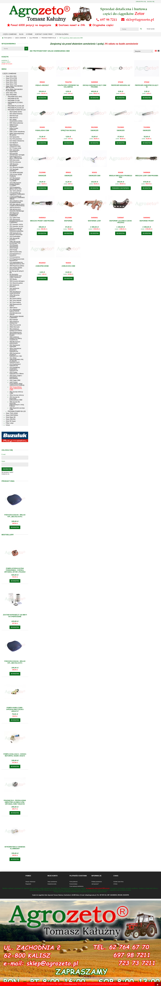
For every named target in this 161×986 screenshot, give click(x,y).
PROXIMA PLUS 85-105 (16, 106)
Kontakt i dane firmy (118, 881)
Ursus (8, 425)
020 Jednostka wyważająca (14, 150)
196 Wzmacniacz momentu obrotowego (17, 210)
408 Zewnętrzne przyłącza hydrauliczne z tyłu (16, 354)
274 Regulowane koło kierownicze (17, 259)
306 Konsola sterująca (17, 281)
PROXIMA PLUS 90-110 (16, 108)
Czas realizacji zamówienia (76, 886)
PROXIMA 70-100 (14, 100)
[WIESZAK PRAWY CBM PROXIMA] (42, 204)
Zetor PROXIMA (11, 94)
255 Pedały (13, 250)
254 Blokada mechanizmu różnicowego (14, 246)
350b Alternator (15, 327)
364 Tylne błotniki (15, 300)
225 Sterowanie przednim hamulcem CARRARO (16, 221)
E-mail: (4, 454)
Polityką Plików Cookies (70, 984)
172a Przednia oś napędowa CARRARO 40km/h (17, 197)
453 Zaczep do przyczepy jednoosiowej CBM (16, 398)
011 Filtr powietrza (16, 139)
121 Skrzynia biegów (16, 167)
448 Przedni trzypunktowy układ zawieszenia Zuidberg (17, 383)
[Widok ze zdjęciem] (156, 51)
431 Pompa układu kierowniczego (16, 268)
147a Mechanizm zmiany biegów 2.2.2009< (15, 184)
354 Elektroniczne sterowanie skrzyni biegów (16, 333)
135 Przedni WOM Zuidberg (16, 175)
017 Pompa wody (15, 148)
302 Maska (13, 279)
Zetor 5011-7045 (11, 82)
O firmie (115, 884)
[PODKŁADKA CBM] (42, 113)
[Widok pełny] (158, 51)
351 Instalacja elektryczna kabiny (16, 329)
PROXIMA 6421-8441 (15, 96)
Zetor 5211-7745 (11, 84)
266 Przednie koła (16, 252)
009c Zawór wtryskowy (17, 131)
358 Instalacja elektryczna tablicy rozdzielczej (16, 338)
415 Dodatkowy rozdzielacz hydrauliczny (15, 369)
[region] (15, 437)
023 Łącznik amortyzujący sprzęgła (17, 154)
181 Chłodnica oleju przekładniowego (16, 201)
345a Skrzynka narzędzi (14, 295)
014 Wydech (14, 143)
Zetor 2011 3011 (11, 76)
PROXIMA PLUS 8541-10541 (15, 103)
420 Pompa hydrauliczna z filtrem (17, 372)
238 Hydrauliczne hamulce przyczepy (16, 233)
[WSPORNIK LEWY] (94, 204)
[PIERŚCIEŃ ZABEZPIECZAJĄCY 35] (146, 68)
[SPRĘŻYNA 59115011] (68, 113)
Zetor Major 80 (10, 417)
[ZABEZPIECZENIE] (42, 249)
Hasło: (3, 461)
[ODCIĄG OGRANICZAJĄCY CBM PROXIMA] (94, 68)
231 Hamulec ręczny (16, 226)
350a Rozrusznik (15, 325)
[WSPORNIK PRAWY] (146, 204)
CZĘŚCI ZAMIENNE (9, 73)
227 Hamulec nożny (16, 224)
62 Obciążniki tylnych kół (17, 271)
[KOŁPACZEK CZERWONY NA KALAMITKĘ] (68, 68)
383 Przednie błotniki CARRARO (17, 317)
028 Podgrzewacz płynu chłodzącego (16, 157)
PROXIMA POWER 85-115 (17, 110)
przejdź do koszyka (7, 63)
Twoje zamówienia (52, 881)
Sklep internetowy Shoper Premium (80, 978)
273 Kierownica (15, 257)
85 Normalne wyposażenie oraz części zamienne (16, 276)
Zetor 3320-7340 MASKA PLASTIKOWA (14, 90)
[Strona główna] (80, 16)
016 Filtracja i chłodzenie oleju (15, 145)
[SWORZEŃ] (94, 113)
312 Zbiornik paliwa (16, 283)
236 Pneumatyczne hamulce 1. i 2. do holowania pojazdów (16, 229)
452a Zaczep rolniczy (17, 395)
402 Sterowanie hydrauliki (15, 345)
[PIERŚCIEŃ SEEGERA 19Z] (120, 68)
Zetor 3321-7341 (11, 93)
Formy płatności (74, 881)
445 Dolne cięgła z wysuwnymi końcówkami (16, 377)
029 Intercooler (14, 160)
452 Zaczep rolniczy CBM (16, 392)
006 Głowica (14, 117)
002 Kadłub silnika (16, 112)
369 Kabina (13, 307)
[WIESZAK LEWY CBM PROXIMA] (146, 159)
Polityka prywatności (96, 881)
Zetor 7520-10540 (12, 413)
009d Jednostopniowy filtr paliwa (17, 134)
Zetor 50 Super (11, 421)
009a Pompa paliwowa (14, 128)
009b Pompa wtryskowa (14, 125)
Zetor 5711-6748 (11, 78)
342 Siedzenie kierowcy (14, 285)
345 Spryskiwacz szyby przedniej (15, 292)
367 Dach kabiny (15, 302)
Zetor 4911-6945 (11, 80)
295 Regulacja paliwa (17, 266)
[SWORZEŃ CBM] (94, 159)
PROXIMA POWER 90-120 (17, 411)
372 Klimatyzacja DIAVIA (15, 313)
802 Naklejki (14, 319)
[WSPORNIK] (68, 204)
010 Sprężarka (14, 137)
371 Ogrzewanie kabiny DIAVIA (15, 310)
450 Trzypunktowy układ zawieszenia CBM (16, 388)
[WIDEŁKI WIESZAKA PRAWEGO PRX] (120, 159)
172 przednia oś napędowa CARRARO (17, 193)
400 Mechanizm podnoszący (15, 342)
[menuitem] (10, 34)
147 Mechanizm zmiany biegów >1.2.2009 (15, 179)
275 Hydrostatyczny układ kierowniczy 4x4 (17, 263)
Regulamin (28, 884)
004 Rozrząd (14, 115)
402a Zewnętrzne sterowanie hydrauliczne (15, 350)
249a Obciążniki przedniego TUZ (15, 242)
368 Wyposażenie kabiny (16, 305)
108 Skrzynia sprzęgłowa (14, 164)
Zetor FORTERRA (12, 415)
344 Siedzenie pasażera (14, 289)
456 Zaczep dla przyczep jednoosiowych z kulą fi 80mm (17, 404)
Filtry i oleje (10, 423)
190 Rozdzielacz (15, 207)
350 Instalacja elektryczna (14, 322)
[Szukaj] (141, 28)
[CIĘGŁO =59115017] (42, 68)
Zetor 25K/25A (10, 419)
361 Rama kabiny (15, 298)
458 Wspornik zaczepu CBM (17, 408)
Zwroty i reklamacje (30, 881)
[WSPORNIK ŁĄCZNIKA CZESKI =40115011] (120, 204)
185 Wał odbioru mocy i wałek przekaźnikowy (17, 204)
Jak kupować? (95, 884)
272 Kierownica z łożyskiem (15, 254)
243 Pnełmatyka (15, 236)
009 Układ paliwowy (16, 123)
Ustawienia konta (52, 884)
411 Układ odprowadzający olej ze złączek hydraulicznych (16, 360)
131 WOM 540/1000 (16, 172)
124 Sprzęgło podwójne (14, 170)
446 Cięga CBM (15, 380)
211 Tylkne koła (15, 217)
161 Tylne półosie (15, 191)
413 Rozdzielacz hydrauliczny (15, 364)
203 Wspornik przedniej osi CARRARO (14, 214)
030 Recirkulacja (15, 162)
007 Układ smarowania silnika (16, 120)
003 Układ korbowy (16, 113)
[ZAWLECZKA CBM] (68, 249)
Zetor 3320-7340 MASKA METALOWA (14, 86)
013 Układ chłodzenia (17, 141)
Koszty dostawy (73, 884)
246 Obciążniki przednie (14, 239)
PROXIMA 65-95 (13, 98)
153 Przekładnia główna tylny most (15, 188)
